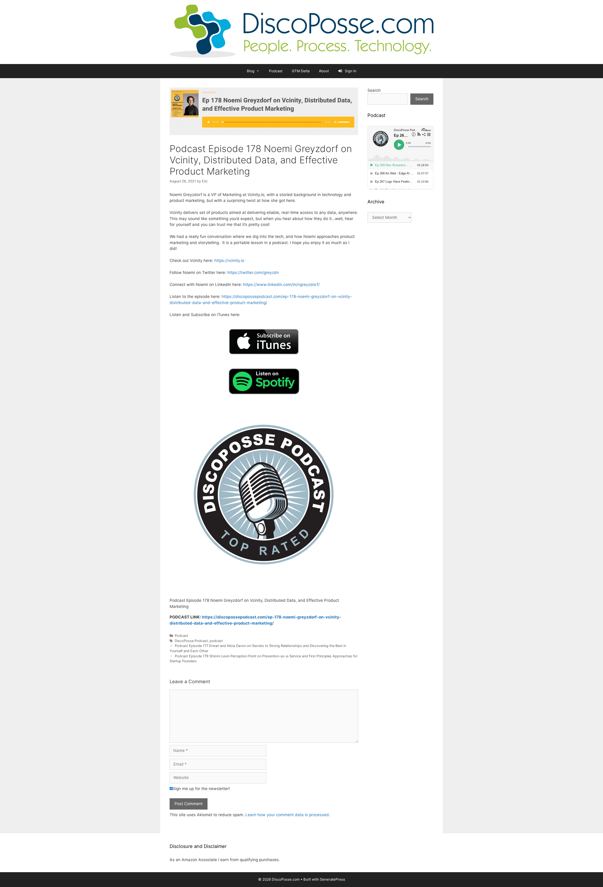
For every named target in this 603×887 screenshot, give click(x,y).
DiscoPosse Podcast (191, 641)
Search (374, 90)
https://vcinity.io (229, 260)
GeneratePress (332, 879)
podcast (216, 641)
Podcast (275, 71)
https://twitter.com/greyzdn (253, 272)
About (324, 71)
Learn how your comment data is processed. (287, 814)
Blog (250, 71)
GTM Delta (301, 71)
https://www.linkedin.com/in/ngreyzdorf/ (281, 284)
